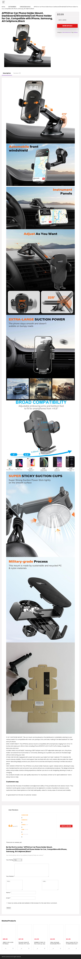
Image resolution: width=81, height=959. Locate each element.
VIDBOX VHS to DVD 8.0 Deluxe (8, 943)
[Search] (77, 2)
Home (3, 6)
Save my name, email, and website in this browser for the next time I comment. (32, 903)
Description (7, 73)
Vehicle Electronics (25, 6)
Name (8, 892)
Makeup (76, 32)
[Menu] (4, 2)
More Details (67, 26)
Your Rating (9, 860)
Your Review (10, 876)
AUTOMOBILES (12, 6)
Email (8, 898)
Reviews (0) (17, 73)
